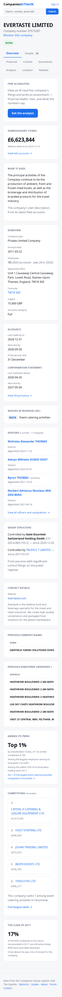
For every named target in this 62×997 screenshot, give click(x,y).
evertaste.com (17, 598)
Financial (11, 61)
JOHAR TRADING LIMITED (31, 847)
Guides (35, 984)
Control (27, 61)
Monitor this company (17, 35)
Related (43, 70)
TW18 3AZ (14, 292)
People (31, 53)
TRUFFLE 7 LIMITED (38, 550)
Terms (53, 984)
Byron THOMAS (18, 478)
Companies (18, 4)
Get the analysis (23, 113)
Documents (45, 61)
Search (52, 11)
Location (27, 70)
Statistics (24, 984)
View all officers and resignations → (29, 512)
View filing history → (20, 395)
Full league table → (20, 907)
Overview (12, 53)
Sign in (55, 4)
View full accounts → (20, 153)
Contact (7, 988)
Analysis (11, 70)
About (44, 984)
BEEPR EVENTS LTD (27, 864)
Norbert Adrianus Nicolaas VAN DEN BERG (29, 493)
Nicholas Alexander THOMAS (27, 441)
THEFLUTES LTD (25, 881)
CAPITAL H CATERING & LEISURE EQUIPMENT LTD (27, 811)
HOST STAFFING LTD (28, 830)
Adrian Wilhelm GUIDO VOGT (28, 459)
